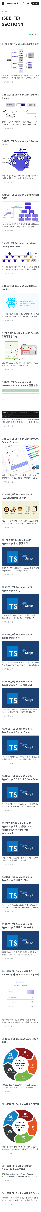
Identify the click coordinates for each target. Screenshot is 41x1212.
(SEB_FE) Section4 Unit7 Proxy (22, 1193)
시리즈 (4, 11)
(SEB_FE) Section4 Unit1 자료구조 (21, 44)
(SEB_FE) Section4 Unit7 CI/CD (22, 1104)
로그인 (35, 3)
